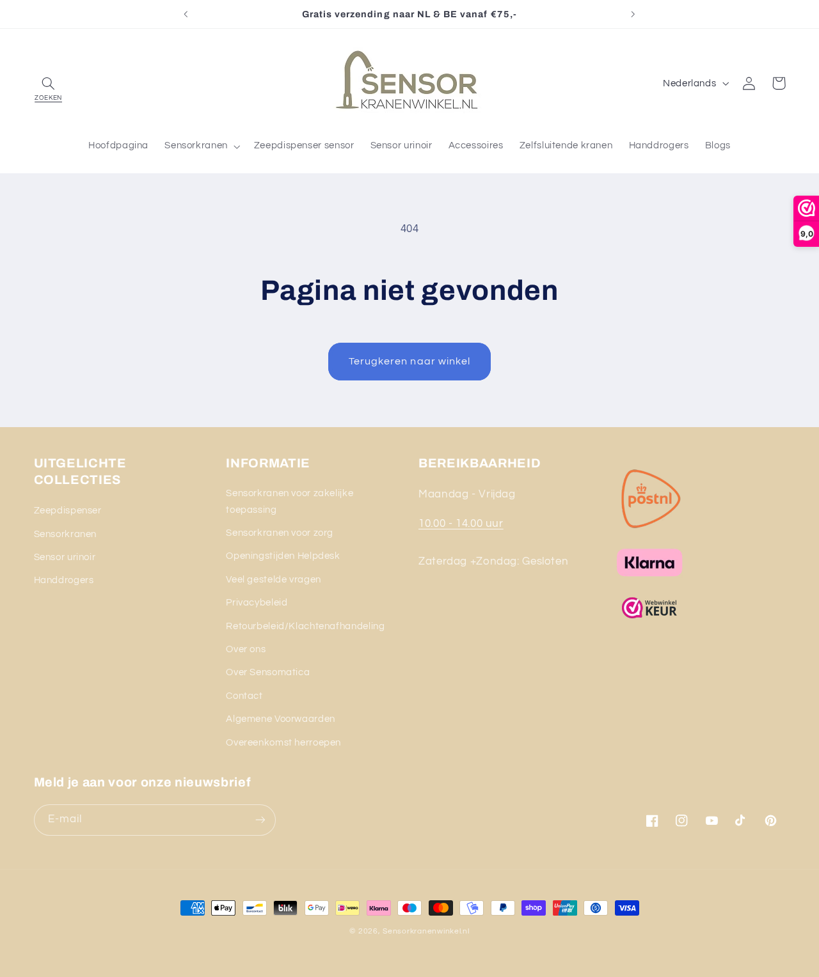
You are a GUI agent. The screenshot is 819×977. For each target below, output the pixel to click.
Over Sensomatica (268, 672)
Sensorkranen (65, 534)
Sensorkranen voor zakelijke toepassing (289, 501)
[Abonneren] (259, 820)
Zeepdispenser (68, 510)
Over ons (246, 649)
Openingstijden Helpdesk (283, 556)
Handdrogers (64, 580)
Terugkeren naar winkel (409, 361)
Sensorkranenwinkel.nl (426, 931)
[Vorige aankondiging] (186, 14)
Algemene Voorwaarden (280, 719)
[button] (48, 83)
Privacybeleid (256, 602)
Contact (244, 696)
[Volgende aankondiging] (633, 14)
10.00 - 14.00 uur (461, 523)
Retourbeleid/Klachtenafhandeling (305, 626)
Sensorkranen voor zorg (279, 533)
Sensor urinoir (65, 557)
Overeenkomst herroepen (283, 742)
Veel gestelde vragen (273, 579)
